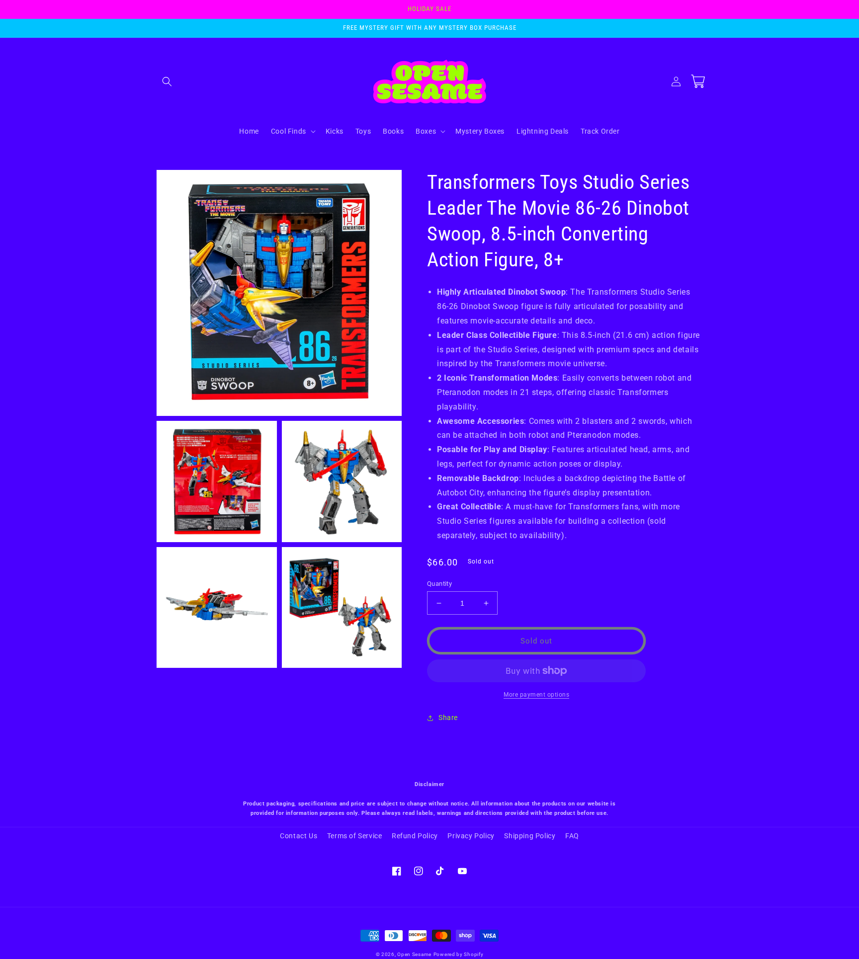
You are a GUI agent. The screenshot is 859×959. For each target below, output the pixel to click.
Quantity (439, 583)
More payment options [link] (536, 694)
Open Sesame (414, 954)
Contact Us (298, 836)
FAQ (572, 836)
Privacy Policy (470, 836)
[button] (167, 81)
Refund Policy (415, 836)
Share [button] (448, 717)
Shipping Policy (529, 836)
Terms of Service (354, 836)
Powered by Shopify (458, 954)
